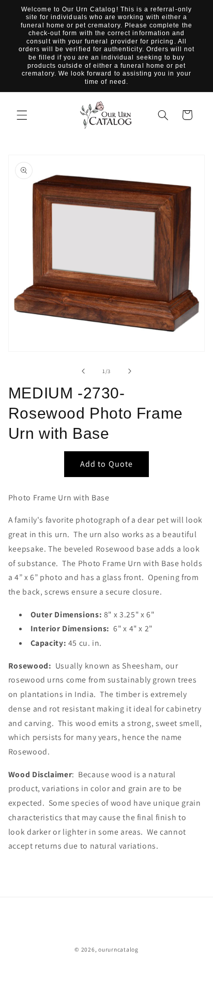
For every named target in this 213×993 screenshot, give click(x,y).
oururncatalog (118, 949)
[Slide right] (129, 371)
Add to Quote (106, 463)
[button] (22, 115)
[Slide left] (83, 371)
